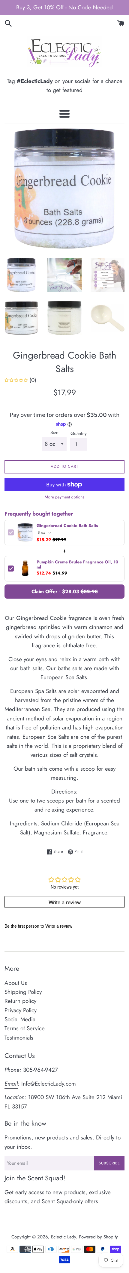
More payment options (64, 497)
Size (54, 432)
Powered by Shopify (98, 1237)
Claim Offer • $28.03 (65, 591)
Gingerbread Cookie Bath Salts (67, 525)
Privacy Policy (20, 1010)
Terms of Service (24, 1028)
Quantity (78, 433)
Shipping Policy (23, 992)
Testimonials (18, 1038)
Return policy (20, 1001)
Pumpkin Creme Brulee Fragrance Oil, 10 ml (77, 564)
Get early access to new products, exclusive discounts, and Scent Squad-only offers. (57, 1196)
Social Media (19, 1019)
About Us (15, 983)
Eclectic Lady (63, 1237)
